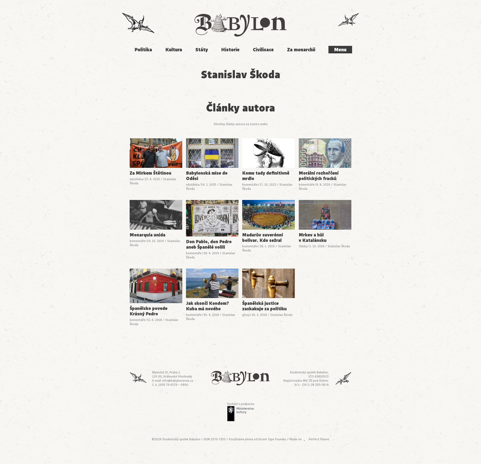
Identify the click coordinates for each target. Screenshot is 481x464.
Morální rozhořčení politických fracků (319, 175)
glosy (246, 315)
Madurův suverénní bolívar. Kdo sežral (262, 237)
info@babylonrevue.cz (177, 381)
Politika (143, 49)
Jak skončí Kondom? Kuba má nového (207, 306)
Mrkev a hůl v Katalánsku (313, 237)
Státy (201, 49)
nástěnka (136, 179)
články (303, 246)
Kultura (173, 49)
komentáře (250, 185)
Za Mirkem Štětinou (150, 173)
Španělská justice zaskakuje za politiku (264, 306)
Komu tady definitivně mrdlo (265, 175)
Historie (230, 49)
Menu (340, 49)
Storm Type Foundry (272, 439)
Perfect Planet (319, 439)
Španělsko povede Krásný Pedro (148, 311)
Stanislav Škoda (339, 246)
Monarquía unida (147, 235)
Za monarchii (301, 49)
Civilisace (263, 49)
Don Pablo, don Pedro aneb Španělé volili (209, 244)
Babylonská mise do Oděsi (207, 175)
